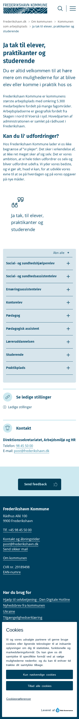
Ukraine (9, 611)
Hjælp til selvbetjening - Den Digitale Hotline (36, 599)
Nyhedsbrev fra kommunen (24, 605)
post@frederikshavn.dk (31, 451)
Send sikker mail (15, 549)
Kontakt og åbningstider (21, 539)
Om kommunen (15, 558)
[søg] (60, 8)
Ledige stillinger (20, 407)
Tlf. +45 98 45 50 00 (17, 530)
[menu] (72, 8)
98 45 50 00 (24, 446)
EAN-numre (12, 572)
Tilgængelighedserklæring (22, 617)
